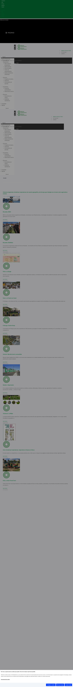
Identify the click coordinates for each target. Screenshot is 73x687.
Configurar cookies (51, 684)
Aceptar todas (68, 684)
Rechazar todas (60, 684)
